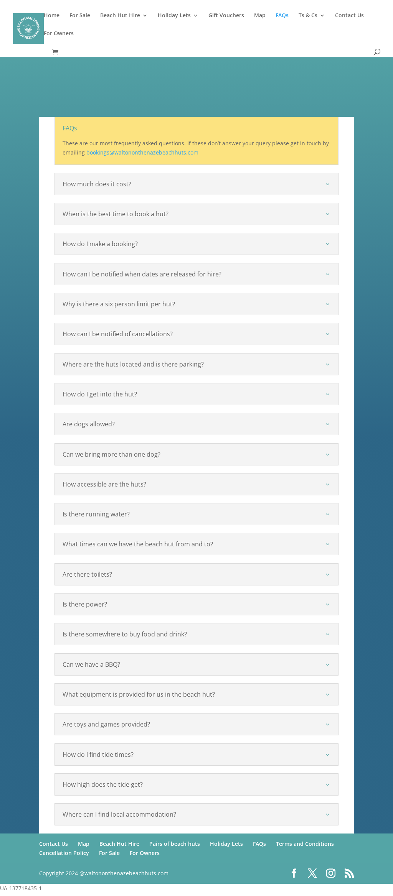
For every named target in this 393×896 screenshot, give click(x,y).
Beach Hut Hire (120, 16)
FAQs (282, 16)
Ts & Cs (308, 16)
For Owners (59, 34)
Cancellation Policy (64, 853)
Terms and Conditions (305, 843)
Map (260, 16)
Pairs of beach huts (174, 843)
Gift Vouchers (226, 16)
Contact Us (349, 16)
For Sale (79, 16)
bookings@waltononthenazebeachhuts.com (142, 152)
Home (51, 16)
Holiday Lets (174, 16)
